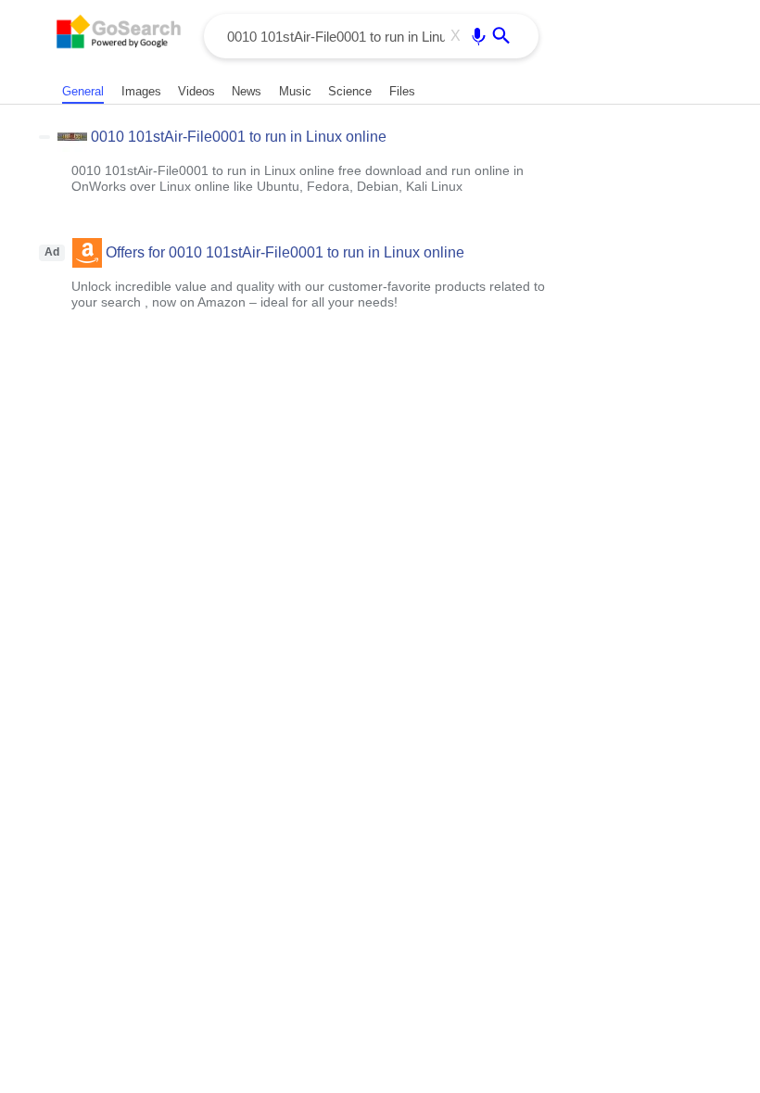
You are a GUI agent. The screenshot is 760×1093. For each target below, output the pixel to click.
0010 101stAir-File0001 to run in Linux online (238, 136)
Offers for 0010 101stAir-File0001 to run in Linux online (285, 252)
